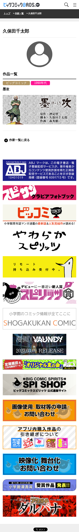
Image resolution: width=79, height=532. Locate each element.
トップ (7, 13)
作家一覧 (19, 13)
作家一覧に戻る (19, 140)
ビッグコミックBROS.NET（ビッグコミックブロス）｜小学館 (22, 5)
